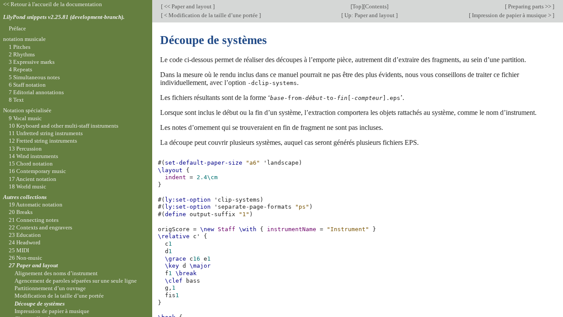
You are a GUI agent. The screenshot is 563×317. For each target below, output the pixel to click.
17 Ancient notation (32, 179)
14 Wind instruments (33, 156)
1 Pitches (19, 47)
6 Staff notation (27, 84)
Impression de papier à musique (52, 311)
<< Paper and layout (188, 6)
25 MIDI (19, 250)
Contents (376, 6)
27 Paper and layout (33, 265)
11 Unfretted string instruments (46, 133)
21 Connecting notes (33, 220)
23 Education (25, 235)
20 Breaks (21, 212)
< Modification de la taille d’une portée (211, 15)
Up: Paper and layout (369, 15)
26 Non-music (25, 257)
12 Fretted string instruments (43, 140)
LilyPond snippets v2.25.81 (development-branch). (63, 17)
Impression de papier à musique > (511, 15)
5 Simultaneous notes (34, 77)
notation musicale (24, 39)
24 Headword (24, 242)
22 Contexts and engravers (40, 227)
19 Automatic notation (35, 204)
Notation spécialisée (27, 110)
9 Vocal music (25, 118)
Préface (17, 28)
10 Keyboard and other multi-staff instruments (63, 125)
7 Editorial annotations (36, 92)
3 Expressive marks (32, 62)
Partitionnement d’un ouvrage (50, 288)
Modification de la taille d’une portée (59, 295)
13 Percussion (25, 148)
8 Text (16, 99)
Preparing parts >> (529, 6)
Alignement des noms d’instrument (56, 273)
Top (357, 6)
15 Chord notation (31, 163)
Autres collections (25, 197)
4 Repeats (20, 69)
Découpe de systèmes (40, 303)
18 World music (27, 186)
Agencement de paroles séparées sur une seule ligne (76, 280)
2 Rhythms (22, 54)
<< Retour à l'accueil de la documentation (52, 4)
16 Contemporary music (37, 171)
